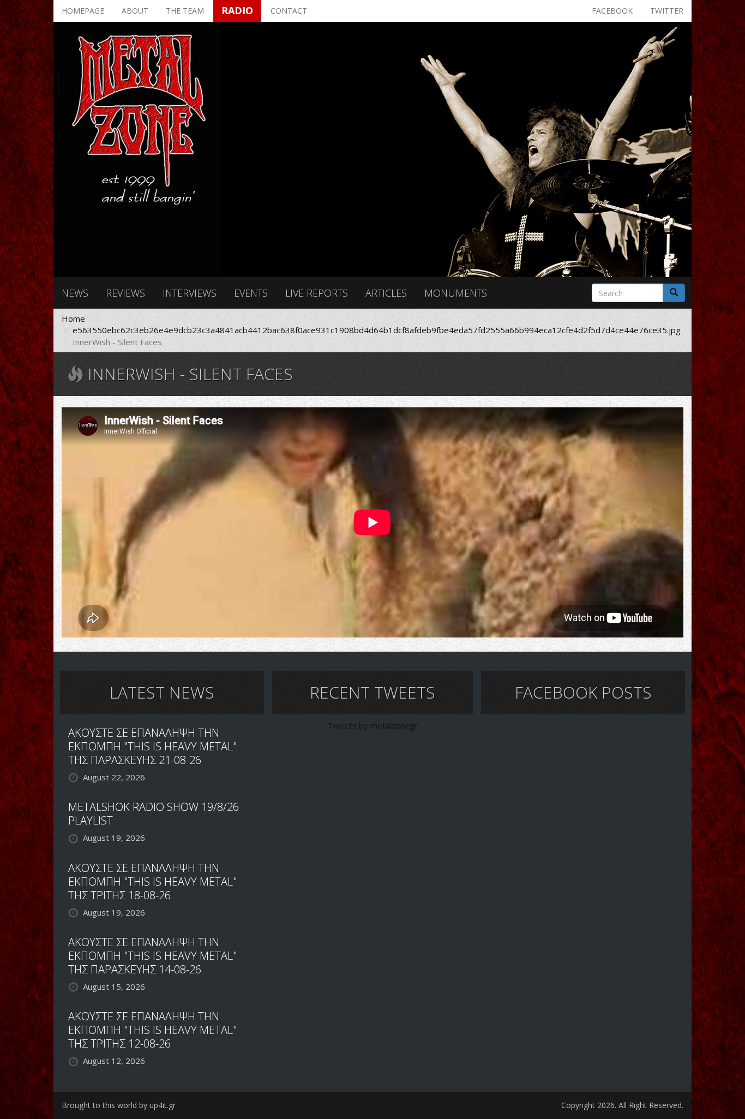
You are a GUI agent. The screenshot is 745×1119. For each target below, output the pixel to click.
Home (73, 318)
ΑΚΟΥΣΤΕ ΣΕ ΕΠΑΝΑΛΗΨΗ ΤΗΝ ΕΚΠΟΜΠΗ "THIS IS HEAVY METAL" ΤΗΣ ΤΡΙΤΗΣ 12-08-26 (152, 1030)
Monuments (455, 292)
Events (251, 292)
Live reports (316, 292)
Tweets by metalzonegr (372, 725)
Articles (386, 292)
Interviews (190, 292)
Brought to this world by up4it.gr (119, 1105)
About (135, 10)
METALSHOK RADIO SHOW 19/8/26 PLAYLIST (153, 813)
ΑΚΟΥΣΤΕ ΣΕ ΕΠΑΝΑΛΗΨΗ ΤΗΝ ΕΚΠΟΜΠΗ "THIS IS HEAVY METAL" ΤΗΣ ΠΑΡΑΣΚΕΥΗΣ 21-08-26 (152, 746)
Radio (237, 10)
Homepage (83, 10)
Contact (289, 10)
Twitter (666, 10)
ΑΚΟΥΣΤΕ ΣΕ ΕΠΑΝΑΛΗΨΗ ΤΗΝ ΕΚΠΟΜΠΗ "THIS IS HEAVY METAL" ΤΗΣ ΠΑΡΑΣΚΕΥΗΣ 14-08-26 (152, 956)
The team (185, 10)
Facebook (612, 10)
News (75, 292)
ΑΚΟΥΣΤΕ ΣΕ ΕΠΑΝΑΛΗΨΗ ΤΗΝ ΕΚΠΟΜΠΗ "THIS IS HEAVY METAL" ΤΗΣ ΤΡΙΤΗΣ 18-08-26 (152, 882)
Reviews (125, 292)
